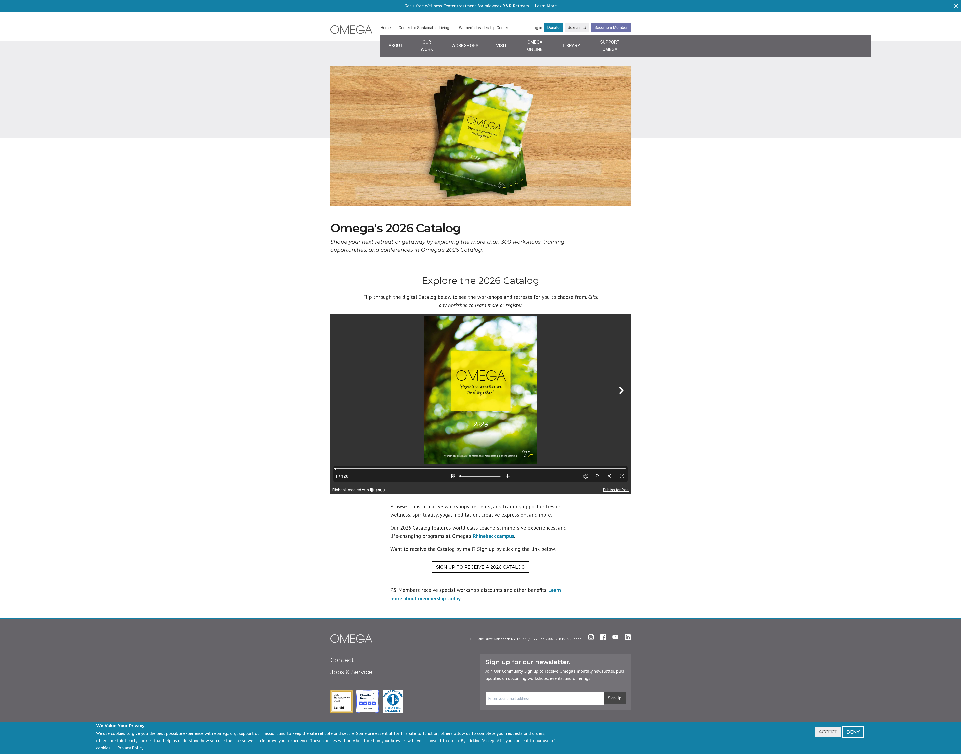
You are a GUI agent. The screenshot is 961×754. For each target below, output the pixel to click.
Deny (852, 732)
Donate (553, 27)
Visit (501, 45)
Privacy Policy (130, 748)
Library (571, 45)
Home (385, 27)
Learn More (546, 6)
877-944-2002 (543, 639)
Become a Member (611, 27)
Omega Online (535, 45)
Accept (828, 732)
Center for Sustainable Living (424, 27)
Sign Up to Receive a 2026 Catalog (480, 567)
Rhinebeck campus (493, 536)
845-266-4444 (570, 639)
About (396, 45)
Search (574, 27)
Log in (536, 27)
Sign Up (614, 698)
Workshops (464, 45)
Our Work (427, 45)
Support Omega (609, 45)
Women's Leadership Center (483, 27)
